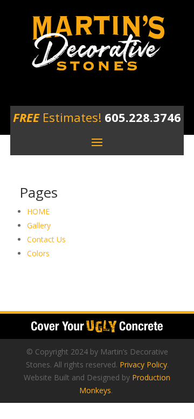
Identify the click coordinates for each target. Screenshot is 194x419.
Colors (38, 253)
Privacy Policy (143, 364)
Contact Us (46, 239)
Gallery (39, 225)
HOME (38, 211)
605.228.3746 (141, 117)
